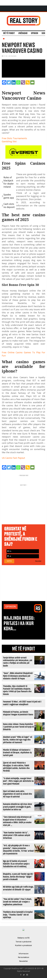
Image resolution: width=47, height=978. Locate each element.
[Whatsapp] (18, 82)
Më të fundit (9, 33)
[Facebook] (4, 82)
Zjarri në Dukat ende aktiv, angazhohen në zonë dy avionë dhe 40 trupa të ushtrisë (17, 794)
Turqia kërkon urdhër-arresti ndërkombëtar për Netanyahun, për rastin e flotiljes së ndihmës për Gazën (17, 662)
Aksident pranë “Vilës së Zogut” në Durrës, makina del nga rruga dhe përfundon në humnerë (17, 740)
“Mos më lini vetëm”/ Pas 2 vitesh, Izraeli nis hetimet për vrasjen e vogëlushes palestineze (17, 902)
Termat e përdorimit (23, 942)
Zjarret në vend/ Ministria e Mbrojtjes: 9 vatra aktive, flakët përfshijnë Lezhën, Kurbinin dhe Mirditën (16, 767)
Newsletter (23, 961)
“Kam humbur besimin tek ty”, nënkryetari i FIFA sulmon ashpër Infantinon (16, 835)
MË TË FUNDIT (23, 648)
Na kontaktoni (23, 957)
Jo (10, 556)
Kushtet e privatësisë (23, 945)
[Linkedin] (13, 82)
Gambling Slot (9, 141)
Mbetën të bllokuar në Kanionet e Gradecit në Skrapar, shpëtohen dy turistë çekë (17, 753)
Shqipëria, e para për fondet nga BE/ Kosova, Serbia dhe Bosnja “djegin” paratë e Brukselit (18, 877)
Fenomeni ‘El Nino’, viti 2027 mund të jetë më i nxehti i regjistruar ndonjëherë (22, 703)
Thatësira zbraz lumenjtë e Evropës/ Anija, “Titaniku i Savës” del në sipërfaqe (18, 915)
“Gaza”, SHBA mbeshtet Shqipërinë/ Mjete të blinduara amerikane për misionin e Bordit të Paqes (18, 676)
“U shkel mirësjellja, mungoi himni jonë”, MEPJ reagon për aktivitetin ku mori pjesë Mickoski (18, 781)
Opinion (34, 33)
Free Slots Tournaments (14, 138)
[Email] (32, 82)
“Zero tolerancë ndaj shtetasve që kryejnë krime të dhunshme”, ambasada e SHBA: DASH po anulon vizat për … (17, 821)
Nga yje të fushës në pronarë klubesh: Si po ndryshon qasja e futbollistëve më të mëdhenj (16, 864)
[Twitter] (9, 82)
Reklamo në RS (24, 938)
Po (10, 551)
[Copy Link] (28, 82)
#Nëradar (22, 33)
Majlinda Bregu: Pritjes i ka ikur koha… (19, 623)
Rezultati (38, 561)
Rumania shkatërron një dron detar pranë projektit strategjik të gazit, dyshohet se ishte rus (17, 807)
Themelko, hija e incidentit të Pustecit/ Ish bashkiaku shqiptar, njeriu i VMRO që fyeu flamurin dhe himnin (17, 690)
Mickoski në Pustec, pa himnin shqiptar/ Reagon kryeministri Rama (18, 713)
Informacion (23, 954)
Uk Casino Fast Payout (13, 457)
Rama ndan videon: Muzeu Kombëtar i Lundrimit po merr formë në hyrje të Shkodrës (18, 727)
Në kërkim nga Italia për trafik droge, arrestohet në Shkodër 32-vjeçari (18, 888)
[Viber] (23, 82)
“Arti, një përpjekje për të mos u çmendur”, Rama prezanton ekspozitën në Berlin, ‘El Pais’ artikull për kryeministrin (18, 849)
